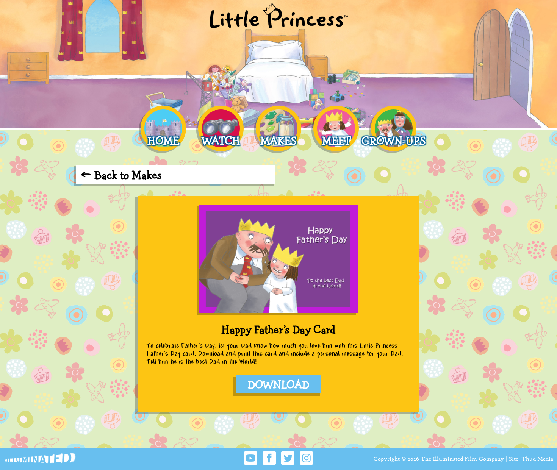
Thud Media (537, 458)
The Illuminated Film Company (462, 458)
